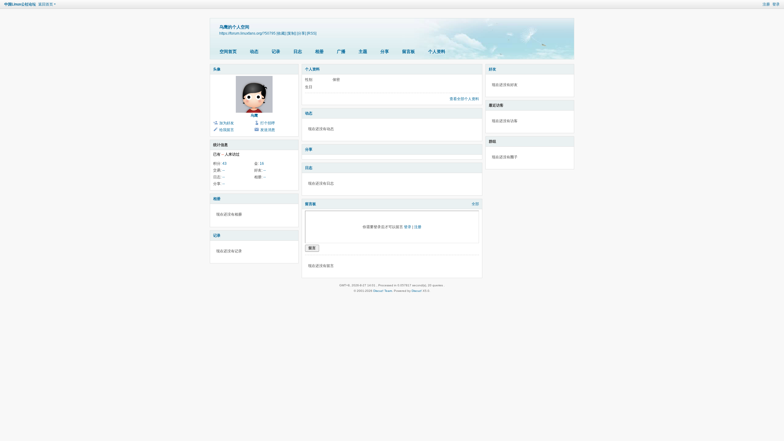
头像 (217, 69)
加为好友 (226, 123)
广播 (341, 51)
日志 (297, 51)
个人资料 (436, 51)
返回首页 (45, 4)
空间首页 (228, 51)
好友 (492, 69)
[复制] (291, 33)
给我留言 (226, 130)
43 (224, 163)
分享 (384, 51)
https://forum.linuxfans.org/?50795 (247, 33)
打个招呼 (267, 123)
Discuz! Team (382, 290)
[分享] (301, 33)
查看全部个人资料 (464, 99)
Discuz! (417, 290)
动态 (254, 51)
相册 (319, 51)
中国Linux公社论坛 (20, 4)
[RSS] (311, 33)
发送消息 (267, 130)
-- (223, 170)
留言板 (408, 51)
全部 (475, 204)
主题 (363, 51)
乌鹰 (254, 115)
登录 (776, 4)
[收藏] (281, 33)
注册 (766, 4)
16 (262, 163)
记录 (276, 51)
